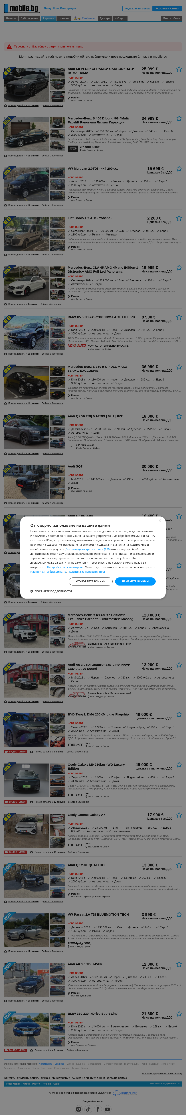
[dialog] (93, 557)
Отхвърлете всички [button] (91, 581)
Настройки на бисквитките (48, 571)
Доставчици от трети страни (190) (88, 549)
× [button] (159, 520)
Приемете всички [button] (135, 581)
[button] (51, 591)
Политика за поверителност (86, 571)
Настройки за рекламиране (65, 567)
